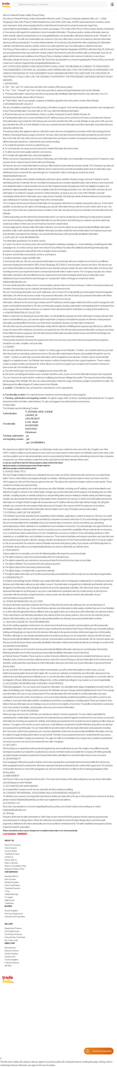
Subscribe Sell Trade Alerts (15, 916)
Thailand (5, 1003)
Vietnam (5, 1006)
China (4, 994)
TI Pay (7, 891)
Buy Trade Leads (11, 940)
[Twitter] (8, 1043)
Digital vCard (9, 900)
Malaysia (5, 1009)
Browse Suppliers (11, 910)
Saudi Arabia (7, 1024)
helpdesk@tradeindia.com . (49, 63)
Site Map (8, 965)
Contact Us (9, 857)
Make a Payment (11, 863)
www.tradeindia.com (31, 35)
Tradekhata (9, 903)
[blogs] (15, 1043)
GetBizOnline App (11, 894)
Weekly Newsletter (12, 882)
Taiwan (5, 997)
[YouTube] (12, 1043)
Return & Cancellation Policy (15, 866)
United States (7, 1000)
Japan (4, 991)
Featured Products (12, 962)
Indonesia (6, 1018)
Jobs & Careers (11, 848)
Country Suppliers (11, 959)
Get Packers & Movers (13, 934)
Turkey (5, 1012)
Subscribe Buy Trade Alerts (15, 937)
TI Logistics (9, 897)
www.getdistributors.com (52, 35)
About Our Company (13, 845)
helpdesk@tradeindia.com (14, 176)
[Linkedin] (10, 1043)
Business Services (12, 950)
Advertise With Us (11, 876)
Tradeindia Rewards (12, 888)
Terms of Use (79, 1050)
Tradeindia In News (12, 854)
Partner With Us (11, 860)
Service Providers (11, 953)
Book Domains (10, 879)
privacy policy (55, 1062)
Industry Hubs (10, 956)
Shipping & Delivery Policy (14, 869)
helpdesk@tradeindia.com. (15, 282)
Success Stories (11, 851)
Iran (3, 1021)
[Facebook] (6, 1043)
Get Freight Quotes (12, 931)
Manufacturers (10, 947)
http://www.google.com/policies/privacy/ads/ (19, 468)
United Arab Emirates (10, 1015)
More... (5, 1027)
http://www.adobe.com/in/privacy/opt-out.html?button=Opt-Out (26, 466)
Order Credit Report (12, 885)
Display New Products (13, 928)
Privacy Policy (66, 1050)
